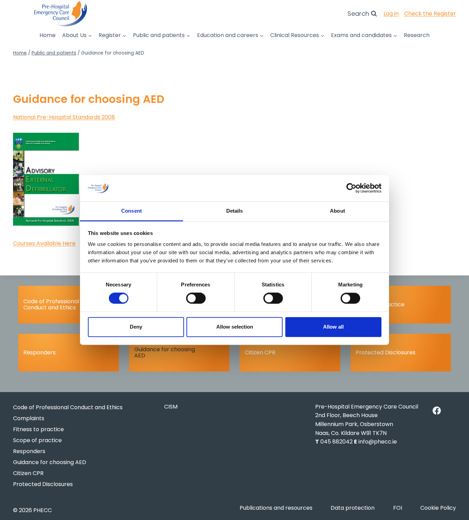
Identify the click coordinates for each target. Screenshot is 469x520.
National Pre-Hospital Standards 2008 (64, 117)
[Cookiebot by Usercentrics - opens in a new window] (351, 188)
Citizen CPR (260, 352)
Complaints (28, 418)
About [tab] (337, 211)
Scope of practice (380, 304)
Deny (136, 327)
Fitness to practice (38, 429)
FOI (397, 508)
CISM (171, 407)
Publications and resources (276, 508)
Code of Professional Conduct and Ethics (51, 304)
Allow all (333, 327)
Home (47, 35)
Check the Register (430, 13)
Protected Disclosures (385, 352)
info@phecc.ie (377, 442)
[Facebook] (436, 410)
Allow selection (234, 327)
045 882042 (336, 442)
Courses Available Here (44, 243)
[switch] (196, 298)
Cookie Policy (438, 508)
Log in (391, 13)
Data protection (353, 508)
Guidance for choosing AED (164, 352)
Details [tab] (234, 211)
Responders (39, 352)
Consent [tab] (131, 211)
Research (417, 35)
